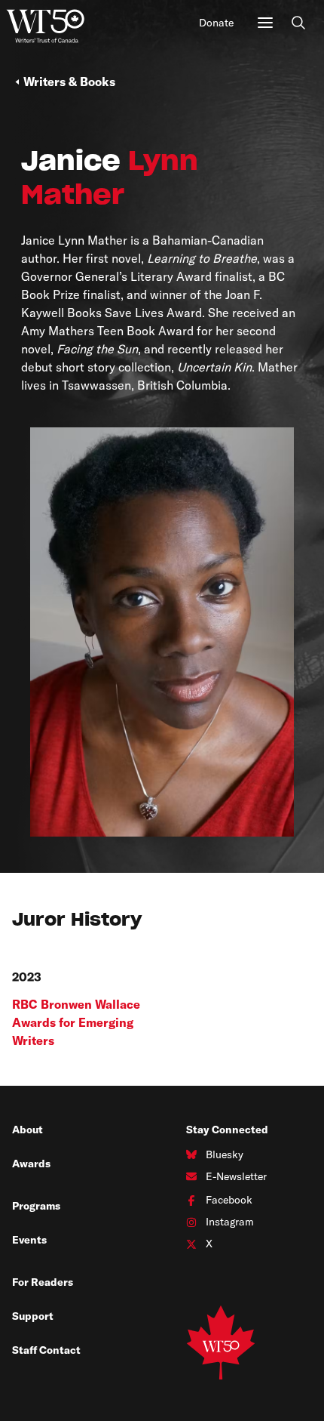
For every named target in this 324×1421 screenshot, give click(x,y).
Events (29, 1240)
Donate (216, 22)
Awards (31, 1163)
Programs (36, 1206)
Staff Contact (46, 1350)
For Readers (42, 1282)
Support (32, 1316)
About (27, 1129)
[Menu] (265, 22)
